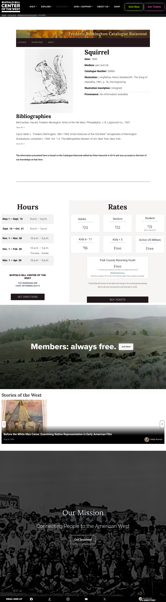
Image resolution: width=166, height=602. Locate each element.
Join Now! (126, 346)
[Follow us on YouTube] (86, 598)
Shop (117, 6)
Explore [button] (46, 6)
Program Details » (117, 273)
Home (4, 15)
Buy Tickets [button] (117, 299)
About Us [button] (102, 6)
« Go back (21, 42)
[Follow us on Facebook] (31, 598)
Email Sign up (14, 599)
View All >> (20, 127)
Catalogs (12, 15)
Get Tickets (154, 6)
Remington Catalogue (27, 15)
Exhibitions (37, 42)
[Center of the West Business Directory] (147, 598)
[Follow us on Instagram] (68, 598)
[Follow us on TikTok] (49, 598)
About (51, 42)
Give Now (134, 6)
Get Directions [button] (28, 296)
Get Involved (83, 540)
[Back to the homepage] (11, 7)
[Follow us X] (104, 598)
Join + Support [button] (83, 6)
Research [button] (62, 6)
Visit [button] (32, 6)
